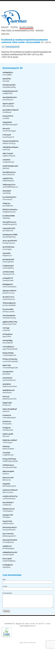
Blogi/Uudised (26, 27)
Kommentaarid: (12, 47)
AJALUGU (5, 34)
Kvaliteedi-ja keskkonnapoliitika (17, 30)
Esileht (5, 27)
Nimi (4, 579)
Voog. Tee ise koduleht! (27, 642)
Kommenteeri (7, 593)
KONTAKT (40, 30)
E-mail (5, 586)
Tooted (14, 27)
